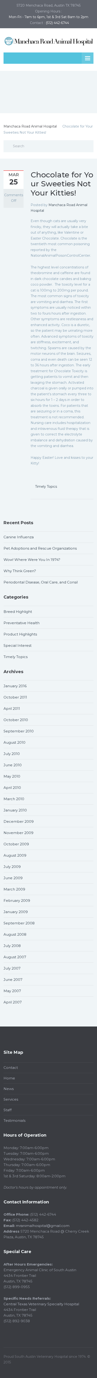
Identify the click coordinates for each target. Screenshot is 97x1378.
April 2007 (13, 1002)
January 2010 (15, 810)
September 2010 (19, 731)
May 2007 (12, 991)
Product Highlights (20, 634)
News (9, 1088)
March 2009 (14, 889)
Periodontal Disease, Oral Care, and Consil (41, 582)
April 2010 (12, 787)
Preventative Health (22, 623)
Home (9, 1078)
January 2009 (16, 912)
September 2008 (19, 923)
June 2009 (13, 878)
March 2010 (14, 799)
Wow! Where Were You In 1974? (32, 559)
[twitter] (77, 1368)
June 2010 (13, 765)
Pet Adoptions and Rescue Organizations (40, 548)
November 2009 (18, 833)
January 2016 (15, 686)
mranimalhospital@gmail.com (42, 1225)
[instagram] (91, 1368)
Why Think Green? (20, 571)
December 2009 (19, 821)
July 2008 (12, 945)
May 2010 (12, 776)
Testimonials (14, 1120)
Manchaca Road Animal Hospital (30, 126)
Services (11, 1099)
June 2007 (13, 979)
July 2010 (12, 753)
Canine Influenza (19, 537)
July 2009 (12, 866)
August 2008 (15, 934)
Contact (11, 1067)
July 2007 (12, 968)
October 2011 (15, 697)
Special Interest (18, 645)
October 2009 (16, 844)
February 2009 (17, 900)
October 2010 (16, 720)
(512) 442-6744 (57, 23)
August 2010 (14, 742)
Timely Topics (46, 486)
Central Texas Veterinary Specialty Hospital (41, 1304)
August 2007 (15, 957)
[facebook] (84, 1368)
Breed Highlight (18, 611)
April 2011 (12, 708)
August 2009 (15, 855)
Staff (8, 1110)
